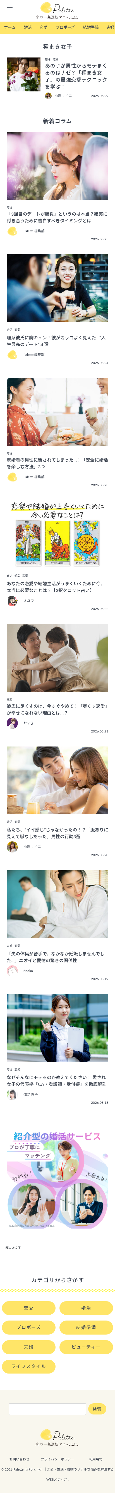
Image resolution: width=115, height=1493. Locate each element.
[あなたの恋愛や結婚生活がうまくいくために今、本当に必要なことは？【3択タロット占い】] (57, 564)
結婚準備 (91, 28)
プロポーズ (65, 28)
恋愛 (43, 28)
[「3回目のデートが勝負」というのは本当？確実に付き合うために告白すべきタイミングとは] (57, 196)
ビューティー (86, 1347)
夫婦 (29, 1347)
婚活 (28, 28)
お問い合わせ (19, 1459)
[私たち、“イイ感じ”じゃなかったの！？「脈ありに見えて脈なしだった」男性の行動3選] (57, 810)
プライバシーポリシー (57, 1459)
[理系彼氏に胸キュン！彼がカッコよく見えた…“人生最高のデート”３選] (57, 318)
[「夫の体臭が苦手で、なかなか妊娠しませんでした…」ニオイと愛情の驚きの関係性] (57, 934)
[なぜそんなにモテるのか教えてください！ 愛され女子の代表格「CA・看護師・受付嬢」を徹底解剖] (57, 1058)
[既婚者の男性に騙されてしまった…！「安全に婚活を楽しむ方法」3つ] (57, 441)
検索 (97, 1409)
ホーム (10, 28)
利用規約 (95, 1459)
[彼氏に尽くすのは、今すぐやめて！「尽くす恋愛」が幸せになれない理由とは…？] (57, 688)
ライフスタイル (28, 1366)
